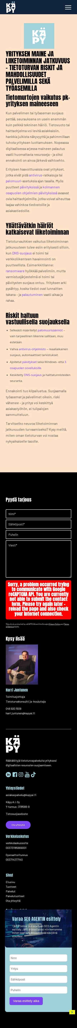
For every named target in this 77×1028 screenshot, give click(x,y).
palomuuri (13, 181)
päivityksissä (29, 187)
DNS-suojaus (22, 253)
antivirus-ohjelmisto (32, 349)
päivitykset (29, 362)
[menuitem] (66, 7)
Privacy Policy (54, 624)
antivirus (35, 175)
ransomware (15, 271)
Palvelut (10, 891)
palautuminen (32, 294)
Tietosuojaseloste (17, 813)
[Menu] (66, 7)
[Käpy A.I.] (32, 7)
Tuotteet (11, 886)
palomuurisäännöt (50, 330)
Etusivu (10, 882)
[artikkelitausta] (38, 36)
